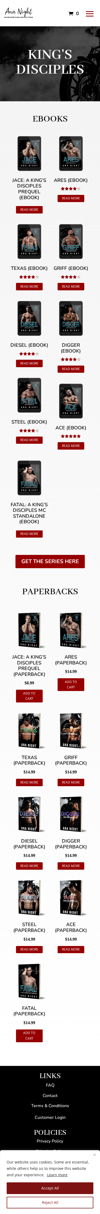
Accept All (50, 1188)
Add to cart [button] (29, 696)
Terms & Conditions (50, 1106)
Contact (50, 1096)
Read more (29, 209)
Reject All (50, 1202)
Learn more (57, 1174)
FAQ (50, 1085)
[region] (50, 1182)
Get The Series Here (50, 561)
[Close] (94, 1155)
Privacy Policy (50, 1141)
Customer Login (50, 1117)
